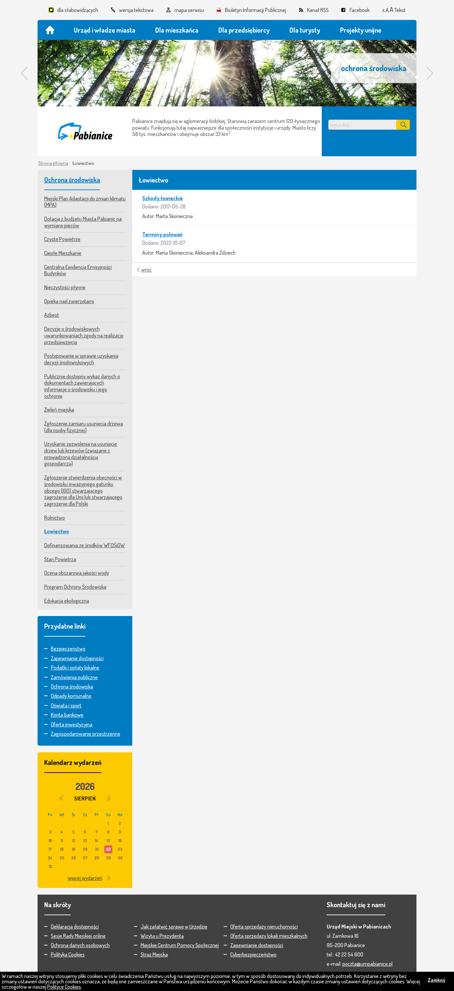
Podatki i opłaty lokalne (75, 667)
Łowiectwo (56, 531)
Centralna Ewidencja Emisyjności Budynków (78, 270)
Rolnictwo (54, 517)
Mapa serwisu (189, 10)
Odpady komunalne (71, 695)
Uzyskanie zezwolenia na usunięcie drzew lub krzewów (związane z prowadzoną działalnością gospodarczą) (80, 453)
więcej (85, 878)
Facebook (360, 10)
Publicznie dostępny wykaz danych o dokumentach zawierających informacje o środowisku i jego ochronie (82, 386)
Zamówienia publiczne (74, 677)
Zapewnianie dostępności (77, 658)
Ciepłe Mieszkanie (62, 253)
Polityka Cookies (68, 954)
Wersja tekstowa (136, 10)
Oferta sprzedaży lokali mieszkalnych (268, 935)
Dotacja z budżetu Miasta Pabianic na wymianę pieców (83, 222)
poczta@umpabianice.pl (367, 963)
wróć (146, 269)
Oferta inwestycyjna (71, 724)
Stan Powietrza (60, 559)
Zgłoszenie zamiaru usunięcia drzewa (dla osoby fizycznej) (83, 427)
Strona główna (53, 163)
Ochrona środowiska (72, 179)
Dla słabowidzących (77, 10)
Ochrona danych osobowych (80, 945)
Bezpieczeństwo (68, 648)
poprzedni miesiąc (61, 798)
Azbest (51, 314)
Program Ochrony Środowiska (75, 586)
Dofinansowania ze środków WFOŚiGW (84, 545)
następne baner (429, 73)
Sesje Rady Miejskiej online (78, 935)
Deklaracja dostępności (75, 926)
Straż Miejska (154, 954)
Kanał (318, 10)
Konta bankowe (67, 714)
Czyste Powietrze (62, 239)
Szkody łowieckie (162, 198)
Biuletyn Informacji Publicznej (255, 10)
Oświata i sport (66, 705)
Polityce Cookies (64, 986)
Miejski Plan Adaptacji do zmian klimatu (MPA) (85, 201)
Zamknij (436, 980)
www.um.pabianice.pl (85, 131)
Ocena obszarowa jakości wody (76, 572)
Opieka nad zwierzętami (69, 301)
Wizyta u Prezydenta (162, 935)
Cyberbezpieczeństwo (253, 954)
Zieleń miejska (59, 409)
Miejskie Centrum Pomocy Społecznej (180, 945)
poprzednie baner (24, 73)
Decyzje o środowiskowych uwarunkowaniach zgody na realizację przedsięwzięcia (83, 335)
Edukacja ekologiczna (66, 600)
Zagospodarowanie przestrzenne (85, 733)
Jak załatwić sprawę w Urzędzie (174, 926)
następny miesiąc (109, 798)
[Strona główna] (50, 30)
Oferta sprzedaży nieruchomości (264, 926)
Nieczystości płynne (64, 287)
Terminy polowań (162, 234)
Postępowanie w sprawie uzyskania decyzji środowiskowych (81, 359)
